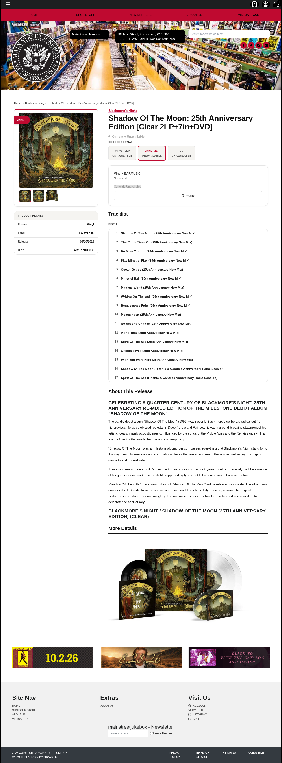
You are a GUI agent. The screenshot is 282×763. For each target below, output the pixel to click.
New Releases (141, 15)
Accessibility (256, 752)
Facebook (198, 705)
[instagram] (258, 45)
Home (17, 103)
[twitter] (251, 45)
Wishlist (190, 195)
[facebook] (243, 45)
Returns (229, 752)
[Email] (266, 45)
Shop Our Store (24, 710)
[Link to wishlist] (255, 5)
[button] (87, 15)
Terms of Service (202, 755)
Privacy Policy (175, 755)
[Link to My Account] (266, 5)
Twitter (197, 710)
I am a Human (162, 733)
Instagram (199, 714)
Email (195, 719)
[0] (277, 5)
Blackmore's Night (36, 103)
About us (194, 15)
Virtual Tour (248, 15)
